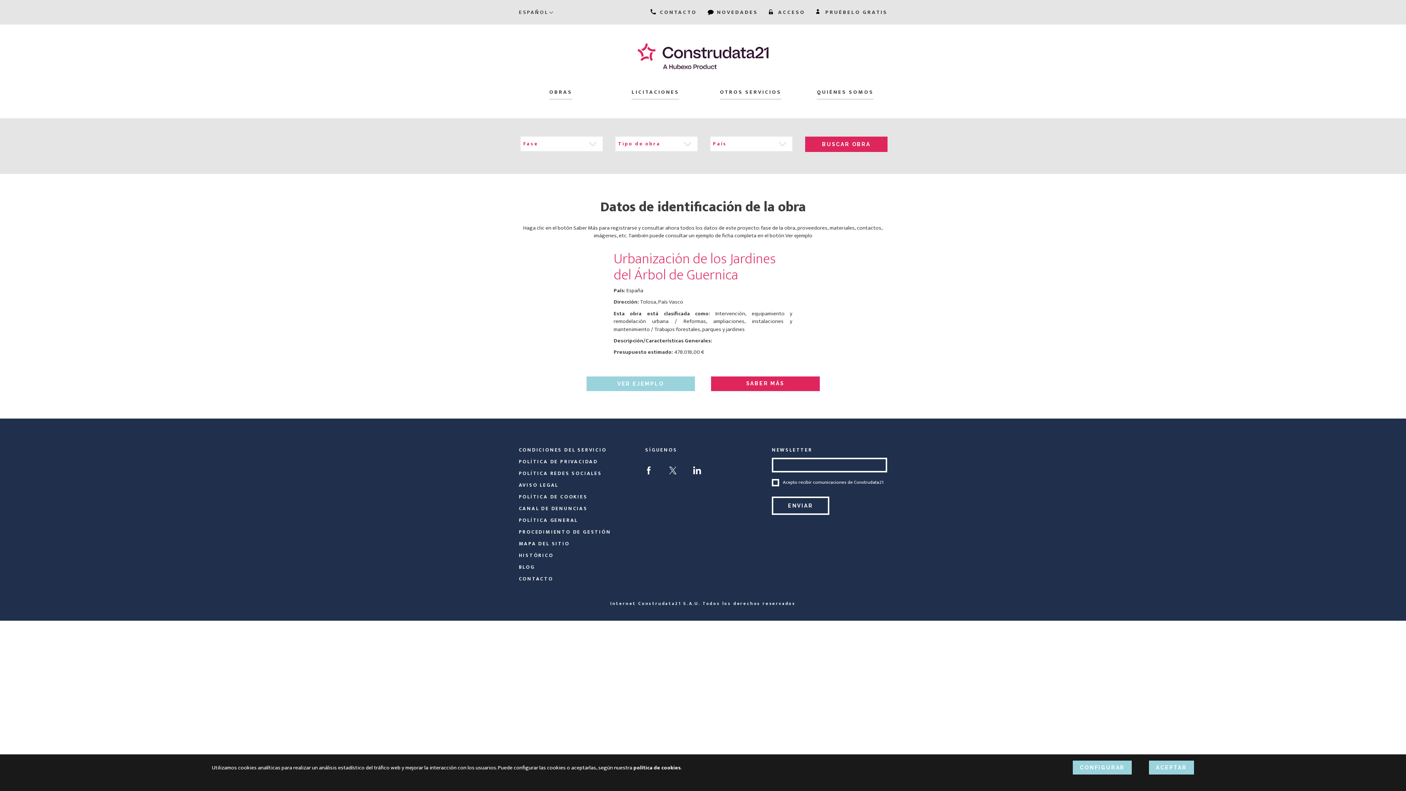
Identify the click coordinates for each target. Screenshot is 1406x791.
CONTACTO (677, 12)
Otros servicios (750, 92)
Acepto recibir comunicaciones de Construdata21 (833, 482)
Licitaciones (655, 92)
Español (533, 12)
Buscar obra (846, 144)
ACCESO (790, 12)
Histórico (536, 555)
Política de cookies (553, 497)
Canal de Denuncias (553, 508)
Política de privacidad (558, 461)
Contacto (536, 579)
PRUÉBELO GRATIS (855, 12)
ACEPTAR (1171, 767)
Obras (560, 92)
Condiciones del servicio (563, 450)
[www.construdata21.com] (703, 56)
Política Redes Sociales (560, 473)
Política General (548, 520)
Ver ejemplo (640, 384)
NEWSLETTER (792, 450)
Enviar (800, 506)
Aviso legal (539, 485)
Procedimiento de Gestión (565, 532)
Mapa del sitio (544, 543)
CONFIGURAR (1102, 767)
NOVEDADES (736, 12)
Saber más (765, 383)
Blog (527, 567)
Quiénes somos (845, 92)
